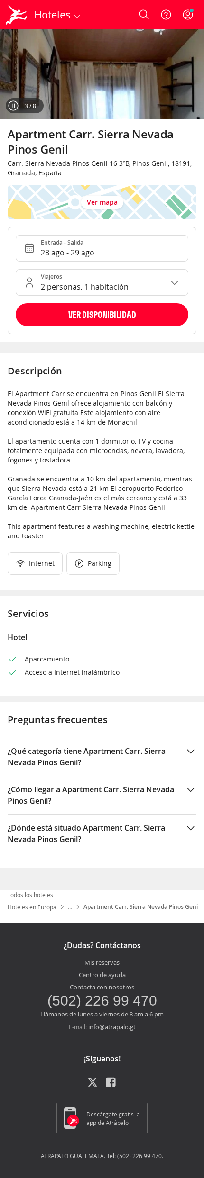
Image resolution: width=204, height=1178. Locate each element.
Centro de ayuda (102, 974)
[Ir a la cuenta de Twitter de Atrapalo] (92, 1085)
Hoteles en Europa (32, 907)
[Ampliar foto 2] (102, 74)
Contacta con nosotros (102, 987)
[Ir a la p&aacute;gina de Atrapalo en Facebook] (111, 1085)
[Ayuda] (166, 14)
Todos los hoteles (30, 894)
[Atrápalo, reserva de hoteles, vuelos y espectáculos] (16, 14)
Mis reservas (102, 962)
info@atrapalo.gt (112, 1027)
